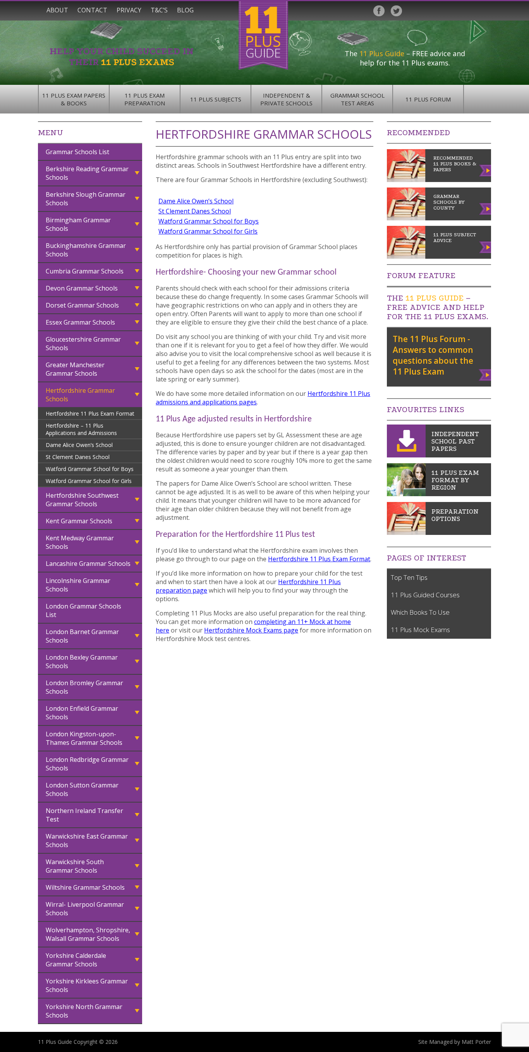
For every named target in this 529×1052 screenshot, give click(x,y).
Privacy (129, 10)
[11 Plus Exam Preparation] (406, 532)
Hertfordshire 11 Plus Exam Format (90, 413)
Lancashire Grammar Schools (88, 563)
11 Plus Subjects (215, 99)
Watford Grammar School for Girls (89, 481)
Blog (185, 10)
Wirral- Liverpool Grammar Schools (85, 908)
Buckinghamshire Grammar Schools (86, 249)
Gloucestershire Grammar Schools (83, 343)
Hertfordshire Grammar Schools (80, 394)
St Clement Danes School (78, 457)
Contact (92, 10)
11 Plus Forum (428, 99)
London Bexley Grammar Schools (82, 661)
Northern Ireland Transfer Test (84, 814)
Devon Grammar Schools (82, 288)
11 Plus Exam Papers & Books (73, 99)
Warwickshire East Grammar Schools (87, 840)
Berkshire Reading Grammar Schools (87, 173)
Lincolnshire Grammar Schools (78, 584)
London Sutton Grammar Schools (82, 789)
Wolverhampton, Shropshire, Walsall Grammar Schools (88, 934)
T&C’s (159, 10)
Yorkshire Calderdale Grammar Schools (76, 959)
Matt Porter (476, 1041)
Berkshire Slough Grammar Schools (85, 198)
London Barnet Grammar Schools (82, 636)
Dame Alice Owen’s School (79, 445)
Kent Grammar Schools (79, 521)
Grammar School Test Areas (357, 99)
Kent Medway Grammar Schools (80, 542)
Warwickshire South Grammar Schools (75, 866)
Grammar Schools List (77, 152)
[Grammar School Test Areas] (406, 494)
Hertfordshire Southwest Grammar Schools (82, 499)
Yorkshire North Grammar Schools (84, 1010)
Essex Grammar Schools (80, 322)
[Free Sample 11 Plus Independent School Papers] (406, 455)
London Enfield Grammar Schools (82, 712)
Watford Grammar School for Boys (90, 469)
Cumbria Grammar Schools (85, 271)
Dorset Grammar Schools (82, 305)
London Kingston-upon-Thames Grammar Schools (84, 738)
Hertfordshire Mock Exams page (251, 630)
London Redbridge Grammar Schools (87, 763)
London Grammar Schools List (83, 610)
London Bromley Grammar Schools (84, 687)
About (57, 10)
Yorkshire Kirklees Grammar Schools (87, 985)
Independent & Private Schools (286, 99)
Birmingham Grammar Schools (78, 224)
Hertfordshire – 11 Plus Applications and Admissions (81, 429)
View (485, 373)
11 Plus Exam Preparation (144, 99)
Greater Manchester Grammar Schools (75, 369)
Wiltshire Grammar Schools (85, 887)
